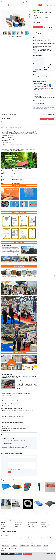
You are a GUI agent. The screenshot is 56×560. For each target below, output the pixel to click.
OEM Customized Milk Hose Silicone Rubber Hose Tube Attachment (38, 494)
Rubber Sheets (28, 410)
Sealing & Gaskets (10, 537)
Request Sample (51, 29)
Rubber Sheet (43, 522)
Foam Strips (49, 543)
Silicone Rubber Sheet (18, 522)
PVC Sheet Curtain (8, 413)
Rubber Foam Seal (14, 545)
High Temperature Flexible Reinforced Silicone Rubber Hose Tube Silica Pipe (27, 511)
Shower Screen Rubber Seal (27, 537)
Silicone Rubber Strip (5, 545)
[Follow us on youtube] (51, 553)
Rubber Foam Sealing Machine (36, 545)
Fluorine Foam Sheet (31, 524)
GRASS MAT (3, 522)
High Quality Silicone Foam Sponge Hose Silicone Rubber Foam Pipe (50, 494)
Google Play (10, 553)
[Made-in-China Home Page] (28, 2)
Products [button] (11, 4)
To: (6, 459)
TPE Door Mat (43, 526)
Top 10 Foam (45, 545)
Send (9, 472)
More (2, 550)
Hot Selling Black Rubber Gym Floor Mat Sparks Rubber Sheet (16, 511)
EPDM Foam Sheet (4, 526)
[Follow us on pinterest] (52, 553)
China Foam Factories (5, 543)
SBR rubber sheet (4, 524)
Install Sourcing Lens (28, 553)
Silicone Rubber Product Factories (39, 543)
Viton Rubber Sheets (23, 411)
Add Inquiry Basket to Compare (16, 36)
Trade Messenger (18, 553)
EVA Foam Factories (15, 543)
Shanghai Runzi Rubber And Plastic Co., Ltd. (38, 17)
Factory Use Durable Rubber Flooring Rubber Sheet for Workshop (28, 494)
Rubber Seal (21, 8)
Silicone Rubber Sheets (12, 410)
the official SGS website (27, 376)
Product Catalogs (16, 520)
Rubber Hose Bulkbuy (12, 548)
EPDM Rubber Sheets (15, 411)
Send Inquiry (37, 27)
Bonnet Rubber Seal (47, 537)
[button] (1, 1)
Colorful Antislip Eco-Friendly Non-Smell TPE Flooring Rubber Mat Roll (17, 494)
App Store (4, 553)
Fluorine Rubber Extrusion (45, 524)
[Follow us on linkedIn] (54, 553)
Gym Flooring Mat (31, 526)
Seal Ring (3, 537)
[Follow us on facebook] (46, 553)
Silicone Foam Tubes (21, 410)
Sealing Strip (18, 537)
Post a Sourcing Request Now (13, 474)
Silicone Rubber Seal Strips (24, 545)
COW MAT (16, 526)
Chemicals (6, 8)
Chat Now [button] (50, 27)
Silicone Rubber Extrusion (32, 522)
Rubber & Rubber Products (13, 8)
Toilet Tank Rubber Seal (38, 537)
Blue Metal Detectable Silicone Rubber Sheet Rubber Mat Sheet (37, 511)
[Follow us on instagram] (49, 553)
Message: (5, 462)
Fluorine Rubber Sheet (18, 524)
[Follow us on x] (48, 553)
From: (6, 457)
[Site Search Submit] (40, 5)
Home (2, 8)
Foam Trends (4, 548)
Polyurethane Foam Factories (26, 543)
